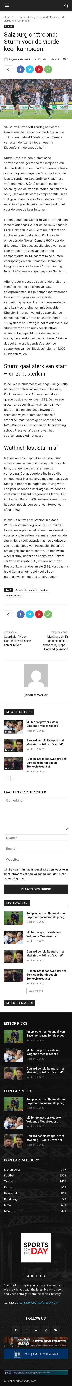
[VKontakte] (56, 1330)
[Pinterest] (39, 69)
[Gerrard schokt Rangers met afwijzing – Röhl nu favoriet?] (13, 745)
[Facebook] (21, 69)
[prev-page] (6, 778)
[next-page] (12, 778)
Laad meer (35, 990)
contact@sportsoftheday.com (38, 1302)
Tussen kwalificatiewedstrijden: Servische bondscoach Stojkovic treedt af (46, 762)
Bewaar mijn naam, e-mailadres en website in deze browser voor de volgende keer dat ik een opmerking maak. (36, 874)
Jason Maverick (21, 59)
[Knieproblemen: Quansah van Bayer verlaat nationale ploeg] (13, 918)
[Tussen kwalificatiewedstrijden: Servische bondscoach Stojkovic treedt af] (13, 763)
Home (7, 17)
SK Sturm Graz (14, 595)
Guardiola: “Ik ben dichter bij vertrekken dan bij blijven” (17, 641)
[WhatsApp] (48, 69)
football (44, 589)
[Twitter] (30, 69)
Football (18, 17)
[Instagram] (46, 1330)
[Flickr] (36, 1330)
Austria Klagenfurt (26, 589)
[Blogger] (16, 1330)
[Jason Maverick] (6, 59)
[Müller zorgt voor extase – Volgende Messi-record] (13, 727)
